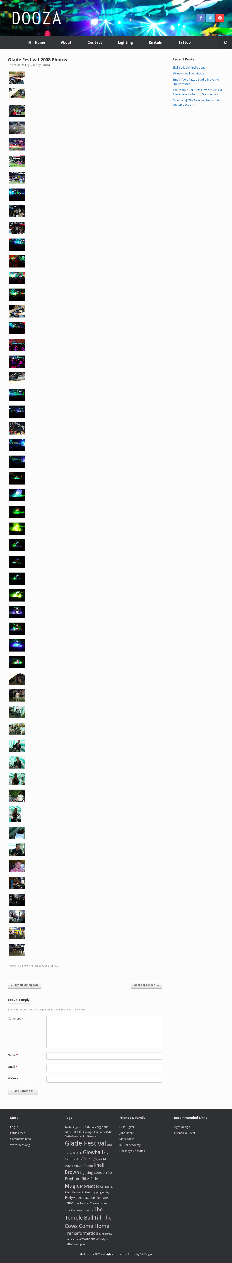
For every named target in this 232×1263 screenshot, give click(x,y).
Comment (15, 1018)
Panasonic (78, 1192)
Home (40, 42)
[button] (225, 42)
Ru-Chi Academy (129, 1145)
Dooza (45, 65)
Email (12, 1066)
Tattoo (184, 42)
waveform (87, 1239)
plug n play (102, 1192)
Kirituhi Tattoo (83, 1165)
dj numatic (99, 1132)
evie (108, 1132)
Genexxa (92, 1136)
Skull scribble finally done (189, 67)
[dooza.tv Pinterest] (219, 18)
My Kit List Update (24, 985)
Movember (89, 1186)
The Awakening (98, 1203)
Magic (72, 1186)
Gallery (24, 965)
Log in (14, 1127)
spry (76, 1203)
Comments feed (20, 1139)
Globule (77, 1153)
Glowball (93, 1152)
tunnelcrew (105, 1233)
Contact (94, 42)
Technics (85, 1203)
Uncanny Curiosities (132, 1151)
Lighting (125, 42)
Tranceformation (81, 1233)
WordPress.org (20, 1145)
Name (13, 1055)
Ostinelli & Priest (184, 1133)
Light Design (182, 1127)
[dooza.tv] (36, 18)
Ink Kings (89, 1159)
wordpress (80, 1244)
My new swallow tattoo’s (188, 73)
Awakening (71, 1127)
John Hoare (126, 1133)
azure (80, 1127)
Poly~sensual (78, 1197)
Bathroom (90, 1127)
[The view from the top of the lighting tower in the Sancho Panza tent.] (17, 132)
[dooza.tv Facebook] (200, 18)
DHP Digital (126, 1127)
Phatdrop (90, 1192)
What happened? (147, 985)
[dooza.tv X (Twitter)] (210, 18)
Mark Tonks (126, 1139)
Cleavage (88, 1132)
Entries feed (18, 1133)
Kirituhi (155, 42)
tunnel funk (71, 1239)
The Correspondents (79, 1210)
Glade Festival (50, 965)
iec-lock (77, 1159)
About (66, 42)
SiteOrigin (146, 1254)
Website (13, 1078)
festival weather (73, 1136)
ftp (84, 1136)
